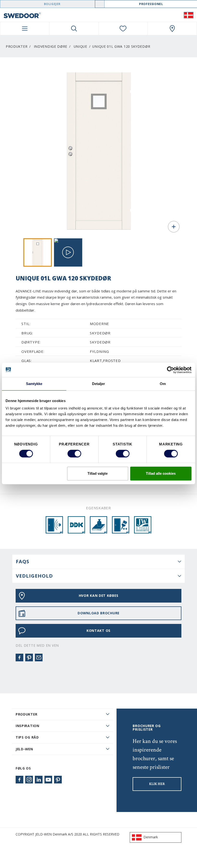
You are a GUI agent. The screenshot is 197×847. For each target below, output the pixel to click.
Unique (80, 46)
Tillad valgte (97, 473)
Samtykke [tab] (34, 384)
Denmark (150, 837)
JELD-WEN (24, 749)
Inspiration (27, 725)
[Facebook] (19, 657)
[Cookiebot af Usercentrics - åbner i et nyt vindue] (170, 369)
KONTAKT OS (98, 630)
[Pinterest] (29, 657)
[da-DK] (188, 15)
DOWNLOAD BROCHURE (98, 613)
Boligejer (52, 4)
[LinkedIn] (39, 779)
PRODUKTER (26, 714)
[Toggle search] (74, 28)
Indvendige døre (50, 46)
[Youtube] (48, 779)
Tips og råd (27, 737)
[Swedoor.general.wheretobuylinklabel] (172, 28)
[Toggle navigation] (24, 28)
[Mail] (39, 657)
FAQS (22, 561)
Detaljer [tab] (98, 384)
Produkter (16, 46)
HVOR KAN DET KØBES (98, 595)
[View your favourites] (123, 28)
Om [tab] (163, 384)
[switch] (74, 453)
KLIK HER (157, 784)
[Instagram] (29, 779)
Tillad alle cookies (161, 473)
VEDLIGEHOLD (34, 576)
